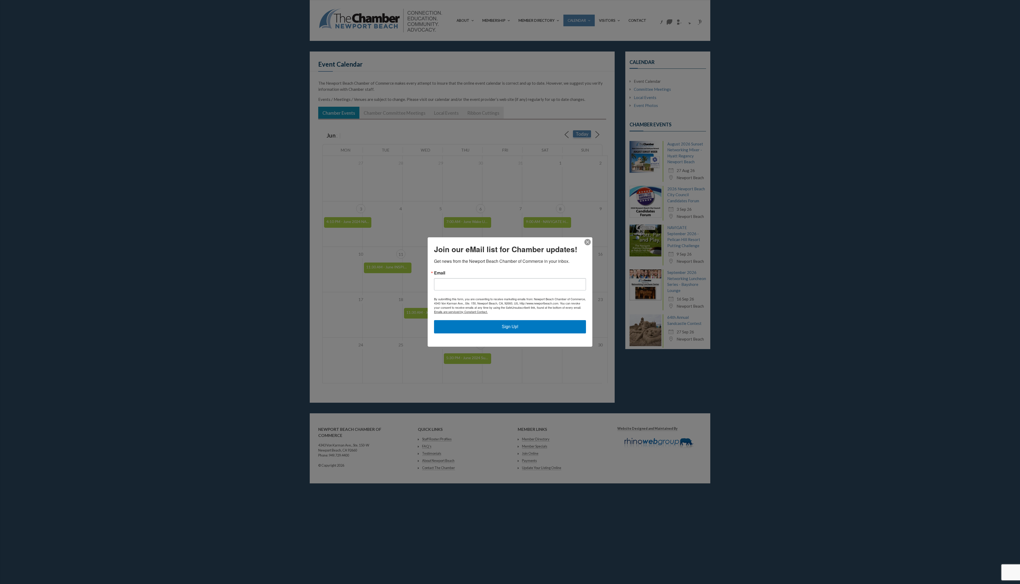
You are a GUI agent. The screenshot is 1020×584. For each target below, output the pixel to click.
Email (439, 273)
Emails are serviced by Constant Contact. (461, 312)
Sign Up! (510, 326)
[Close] (587, 242)
